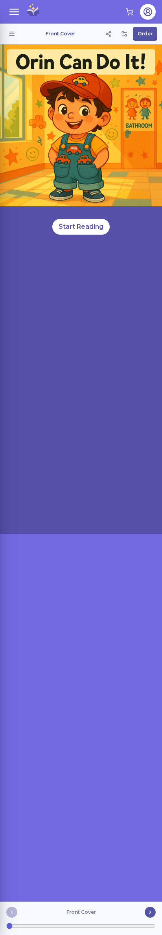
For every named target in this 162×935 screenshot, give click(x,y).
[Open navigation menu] (14, 12)
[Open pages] (12, 34)
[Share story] (108, 34)
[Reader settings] (124, 34)
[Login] (148, 12)
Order (145, 34)
